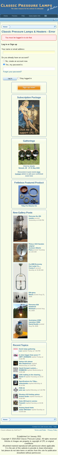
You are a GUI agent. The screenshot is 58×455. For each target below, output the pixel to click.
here (38, 172)
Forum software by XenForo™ (11, 430)
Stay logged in (25, 78)
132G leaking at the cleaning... (30, 375)
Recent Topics (20, 345)
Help (55, 427)
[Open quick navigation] (55, 27)
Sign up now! (29, 87)
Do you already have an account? (15, 57)
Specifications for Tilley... (28, 381)
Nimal (31, 294)
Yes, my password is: (14, 65)
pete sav (22, 390)
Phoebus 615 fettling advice (29, 394)
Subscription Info (34, 16)
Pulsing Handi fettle (26, 407)
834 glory (32, 292)
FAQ (23, 16)
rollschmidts (23, 383)
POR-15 (22, 388)
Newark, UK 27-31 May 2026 (29, 168)
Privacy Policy (52, 430)
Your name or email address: (13, 49)
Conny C (32, 268)
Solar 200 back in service (28, 401)
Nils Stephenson (25, 363)
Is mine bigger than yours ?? (29, 355)
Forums (14, 16)
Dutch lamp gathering (27, 349)
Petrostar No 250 (35, 216)
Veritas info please (26, 361)
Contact (18, 174)
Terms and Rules (40, 430)
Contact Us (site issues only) (42, 427)
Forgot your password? (12, 72)
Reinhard (32, 308)
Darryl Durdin (34, 324)
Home (6, 16)
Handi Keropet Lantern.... (28, 368)
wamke (31, 218)
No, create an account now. (16, 61)
